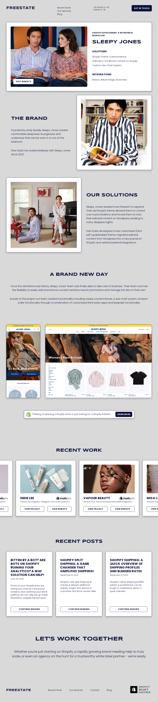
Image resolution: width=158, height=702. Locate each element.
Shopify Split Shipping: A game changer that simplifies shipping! (77, 565)
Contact (94, 690)
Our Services (64, 10)
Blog (59, 14)
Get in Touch (141, 8)
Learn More (123, 414)
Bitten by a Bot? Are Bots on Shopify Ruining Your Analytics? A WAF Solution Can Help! (28, 567)
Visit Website (23, 81)
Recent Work (64, 7)
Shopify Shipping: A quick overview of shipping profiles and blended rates (126, 565)
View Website (59, 509)
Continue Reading (29, 609)
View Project (32, 509)
